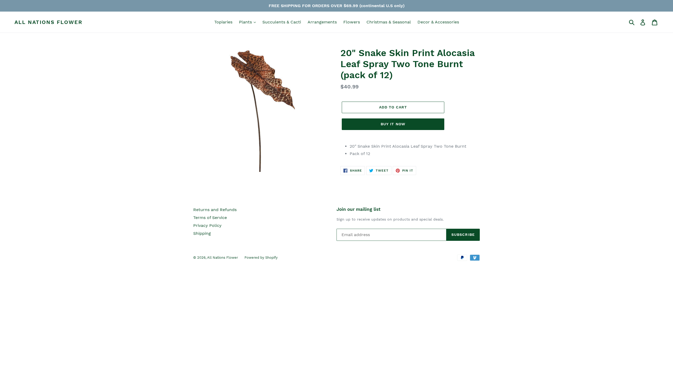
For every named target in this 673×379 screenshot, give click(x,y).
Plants (246, 21)
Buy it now (393, 124)
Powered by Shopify (261, 258)
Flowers (351, 21)
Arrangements (322, 21)
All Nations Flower (48, 22)
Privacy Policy (207, 225)
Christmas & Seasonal (388, 21)
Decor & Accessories (438, 21)
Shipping (202, 233)
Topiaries (223, 21)
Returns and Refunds (215, 209)
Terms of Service (210, 217)
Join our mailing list (358, 209)
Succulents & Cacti (281, 21)
